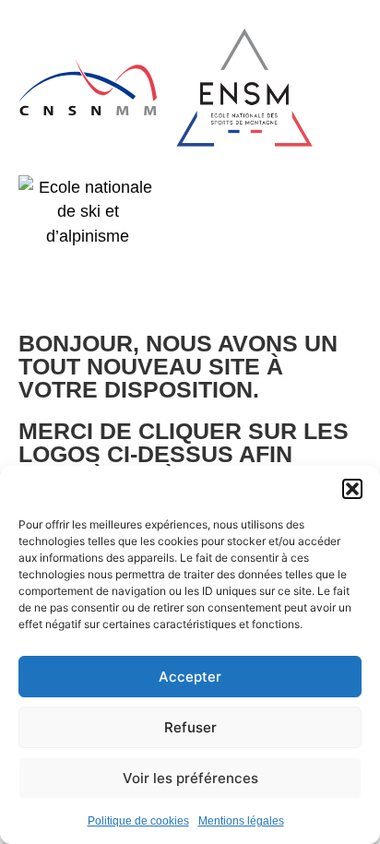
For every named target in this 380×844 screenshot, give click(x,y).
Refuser (190, 727)
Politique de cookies (138, 820)
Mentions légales (241, 820)
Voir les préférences (190, 778)
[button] (352, 489)
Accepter (190, 676)
